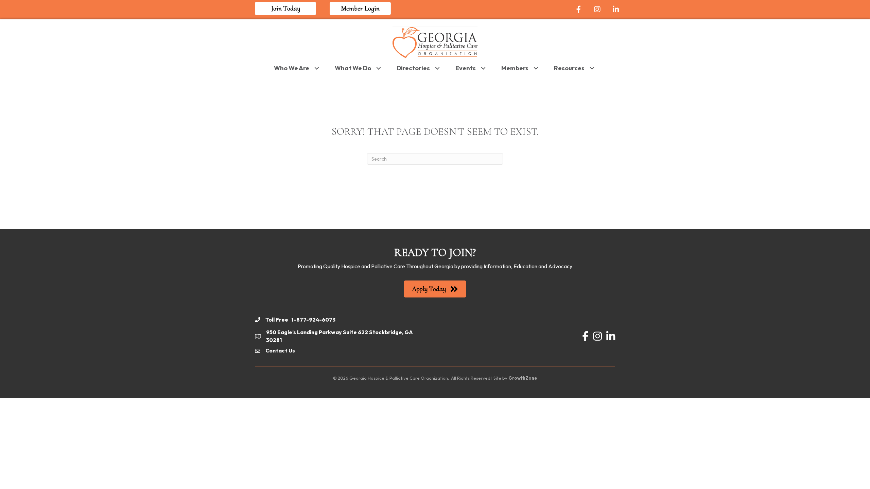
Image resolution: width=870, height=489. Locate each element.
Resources (569, 68)
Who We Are (291, 68)
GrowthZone (522, 378)
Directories (413, 68)
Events (465, 68)
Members (514, 68)
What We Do (353, 68)
